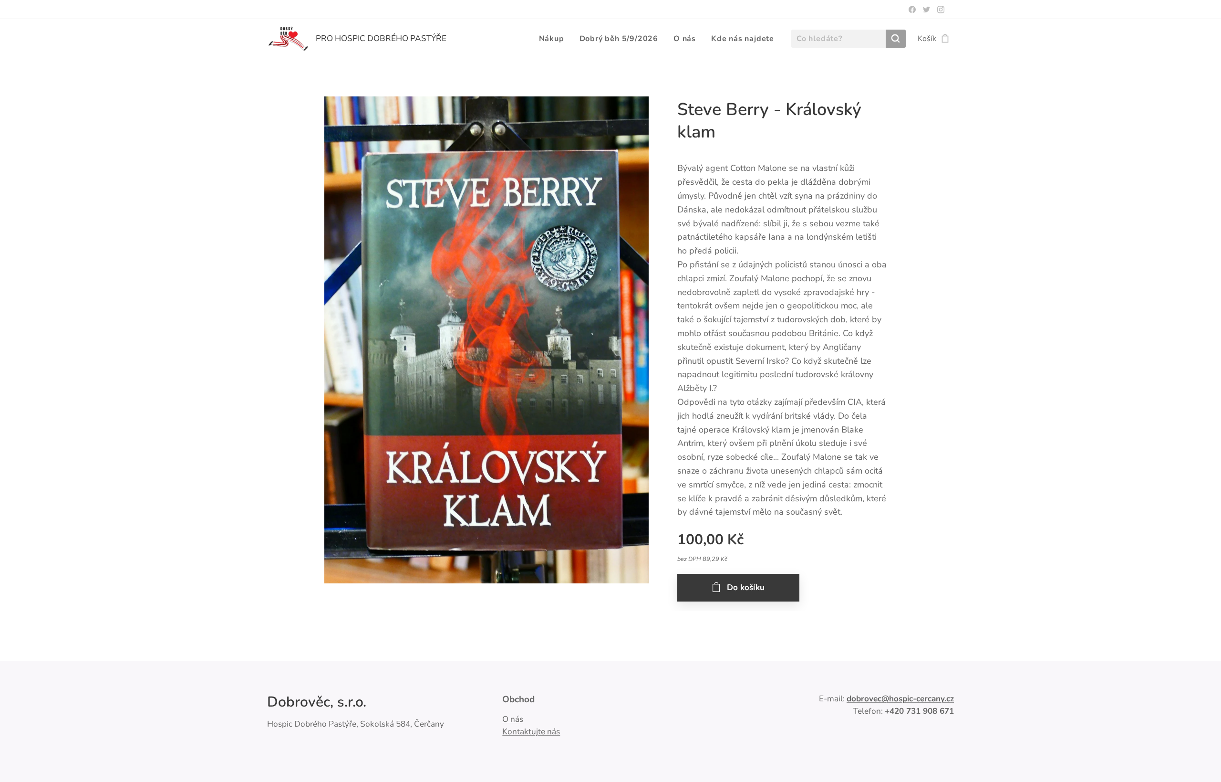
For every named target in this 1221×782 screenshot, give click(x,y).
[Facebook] (912, 9)
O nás (512, 719)
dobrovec (864, 698)
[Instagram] (941, 9)
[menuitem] (554, 39)
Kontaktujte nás (531, 731)
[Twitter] (926, 9)
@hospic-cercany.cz (917, 698)
